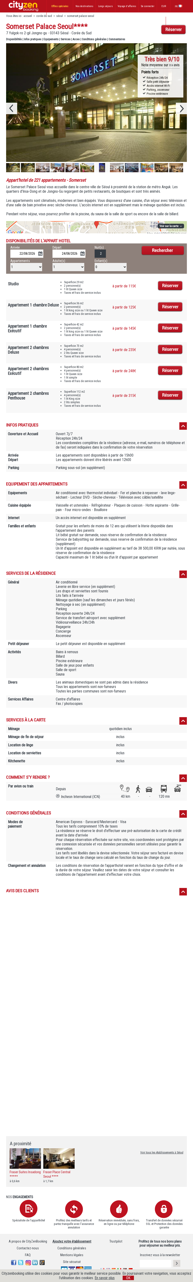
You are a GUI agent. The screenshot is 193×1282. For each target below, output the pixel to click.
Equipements (51, 39)
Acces (76, 39)
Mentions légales (71, 1255)
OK (128, 1278)
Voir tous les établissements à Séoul (161, 1152)
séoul (59, 16)
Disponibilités (14, 39)
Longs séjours (105, 6)
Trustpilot (115, 1241)
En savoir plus (105, 1278)
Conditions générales (94, 39)
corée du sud (44, 16)
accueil (28, 16)
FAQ (28, 1255)
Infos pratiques (32, 39)
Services (66, 39)
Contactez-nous (28, 1248)
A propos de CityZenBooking (28, 1241)
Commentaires (117, 39)
